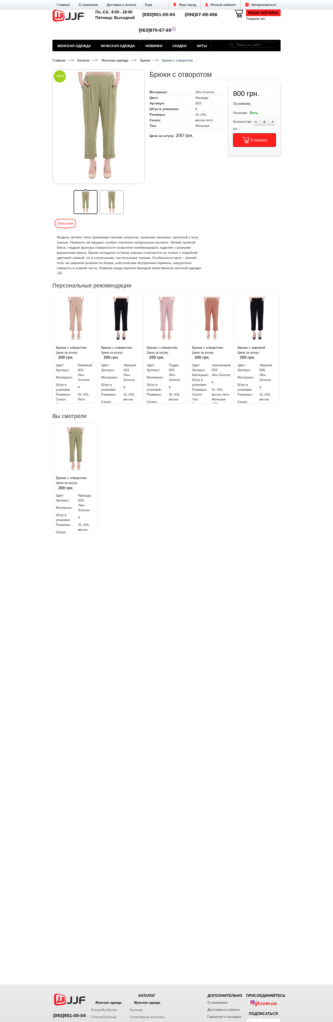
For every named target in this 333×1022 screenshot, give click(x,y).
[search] (232, 45)
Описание (65, 223)
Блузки (96, 1010)
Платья (97, 1017)
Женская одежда (74, 46)
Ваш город (187, 5)
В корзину (259, 140)
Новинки (153, 46)
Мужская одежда (118, 46)
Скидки (179, 46)
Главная (63, 5)
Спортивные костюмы (147, 1017)
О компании (88, 5)
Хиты (202, 46)
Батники (136, 1010)
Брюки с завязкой (251, 347)
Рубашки (110, 1017)
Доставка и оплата (121, 5)
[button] (149, 5)
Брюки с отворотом (71, 347)
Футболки (109, 1010)
